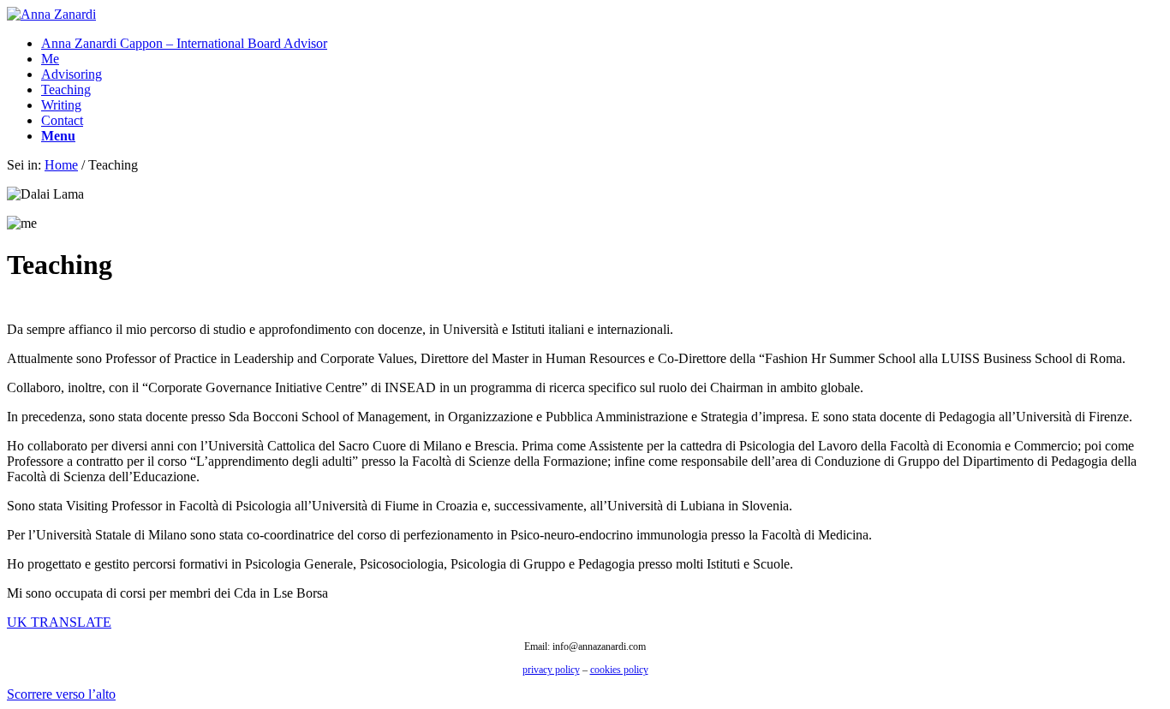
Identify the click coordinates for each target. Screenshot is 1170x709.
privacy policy (551, 670)
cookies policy (619, 670)
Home (61, 165)
